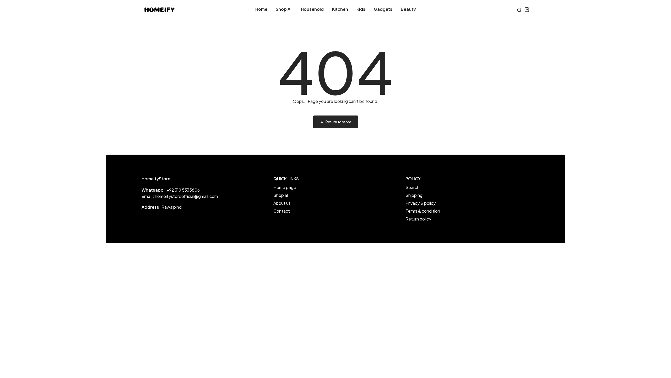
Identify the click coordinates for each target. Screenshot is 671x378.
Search (412, 187)
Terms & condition (422, 211)
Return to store (338, 121)
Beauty (408, 9)
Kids (360, 9)
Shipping (414, 195)
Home (261, 9)
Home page (284, 187)
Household (312, 9)
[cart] (526, 9)
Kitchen (340, 9)
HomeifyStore (156, 178)
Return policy (418, 219)
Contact (281, 211)
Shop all (284, 9)
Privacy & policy (420, 203)
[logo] (159, 9)
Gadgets (383, 9)
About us (282, 203)
